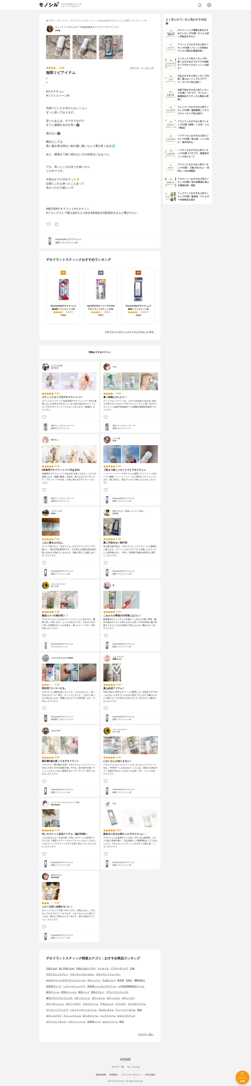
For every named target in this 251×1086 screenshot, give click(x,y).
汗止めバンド (109, 980)
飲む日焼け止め (66, 968)
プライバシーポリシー (131, 1074)
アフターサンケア (119, 968)
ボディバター (128, 998)
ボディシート (94, 980)
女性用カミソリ (54, 986)
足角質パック (94, 1021)
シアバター (120, 1004)
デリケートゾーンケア (57, 1010)
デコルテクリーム (137, 1004)
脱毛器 (120, 980)
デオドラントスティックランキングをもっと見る (129, 332)
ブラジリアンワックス (117, 992)
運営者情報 (101, 1074)
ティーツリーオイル (126, 1010)
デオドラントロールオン (82, 974)
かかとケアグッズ (126, 1015)
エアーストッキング (56, 1021)
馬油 (139, 1010)
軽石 (122, 1021)
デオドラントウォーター (108, 974)
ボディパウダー (73, 1004)
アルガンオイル (106, 1010)
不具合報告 (150, 1074)
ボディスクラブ (54, 1015)
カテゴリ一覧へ (146, 1034)
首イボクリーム (90, 1015)
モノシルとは (133, 1066)
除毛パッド (83, 992)
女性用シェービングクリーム (101, 986)
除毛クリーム (52, 992)
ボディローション (55, 1004)
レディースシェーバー (74, 986)
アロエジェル (106, 1004)
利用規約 (113, 1074)
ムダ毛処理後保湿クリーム (131, 986)
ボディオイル (98, 998)
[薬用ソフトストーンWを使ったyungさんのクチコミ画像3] (111, 47)
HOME (125, 1059)
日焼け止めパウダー (86, 968)
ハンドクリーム (108, 1015)
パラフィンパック (77, 1021)
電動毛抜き (139, 980)
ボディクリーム (82, 998)
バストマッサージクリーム (83, 1010)
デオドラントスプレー (57, 974)
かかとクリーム (110, 1021)
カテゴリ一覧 (117, 1066)
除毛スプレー (97, 992)
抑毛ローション (69, 992)
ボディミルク (113, 998)
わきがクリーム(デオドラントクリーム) (66, 980)
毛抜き (129, 980)
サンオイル (103, 968)
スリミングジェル (72, 1015)
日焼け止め (51, 968)
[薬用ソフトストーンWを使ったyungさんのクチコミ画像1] (58, 47)
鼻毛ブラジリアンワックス (59, 998)
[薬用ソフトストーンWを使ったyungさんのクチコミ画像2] (84, 47)
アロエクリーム (90, 1004)
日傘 (132, 968)
